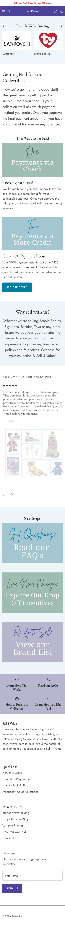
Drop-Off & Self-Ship (15, 819)
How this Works (12, 773)
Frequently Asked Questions (20, 792)
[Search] (10, 11)
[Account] (55, 11)
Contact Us (9, 838)
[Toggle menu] (3, 11)
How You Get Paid (14, 832)
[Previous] (3, 494)
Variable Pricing (12, 825)
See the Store (17, 287)
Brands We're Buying (15, 813)
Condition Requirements (17, 779)
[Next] (11, 494)
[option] (32, 430)
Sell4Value (16, 916)
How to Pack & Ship (15, 785)
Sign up (12, 888)
